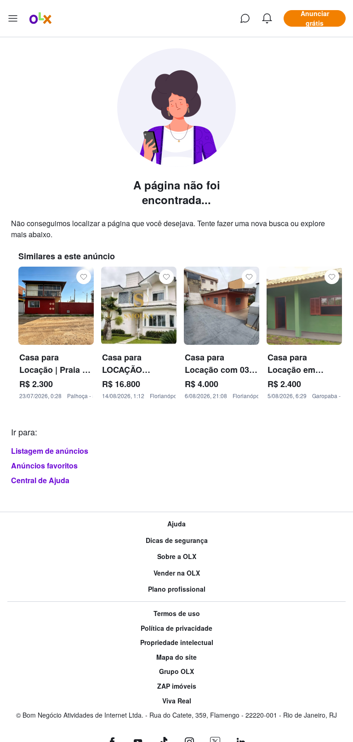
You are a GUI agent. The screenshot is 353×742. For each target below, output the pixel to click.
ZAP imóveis (176, 686)
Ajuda (176, 523)
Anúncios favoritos (44, 465)
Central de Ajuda (40, 480)
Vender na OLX (177, 573)
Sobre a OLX (176, 556)
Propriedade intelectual (176, 642)
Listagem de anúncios (49, 450)
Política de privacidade (176, 628)
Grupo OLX (176, 671)
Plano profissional (176, 589)
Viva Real (176, 700)
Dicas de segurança (177, 540)
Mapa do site (176, 657)
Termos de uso (177, 613)
